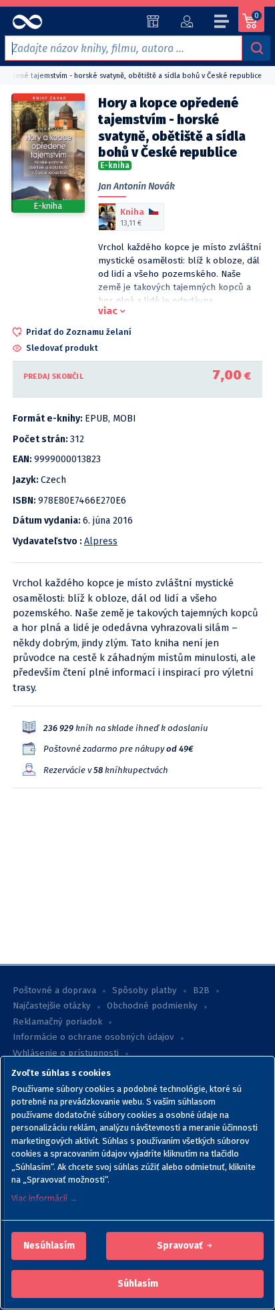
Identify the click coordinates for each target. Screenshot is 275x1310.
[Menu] (222, 23)
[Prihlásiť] (187, 21)
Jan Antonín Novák (136, 186)
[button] (49, 1246)
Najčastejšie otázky (52, 1006)
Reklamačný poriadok (57, 1022)
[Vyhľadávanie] (256, 48)
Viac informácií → (44, 1198)
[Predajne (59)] (153, 21)
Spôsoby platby (144, 990)
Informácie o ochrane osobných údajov (93, 1037)
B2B (201, 990)
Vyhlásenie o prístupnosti (66, 1053)
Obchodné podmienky (152, 1006)
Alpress (100, 541)
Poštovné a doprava (54, 990)
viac (107, 311)
